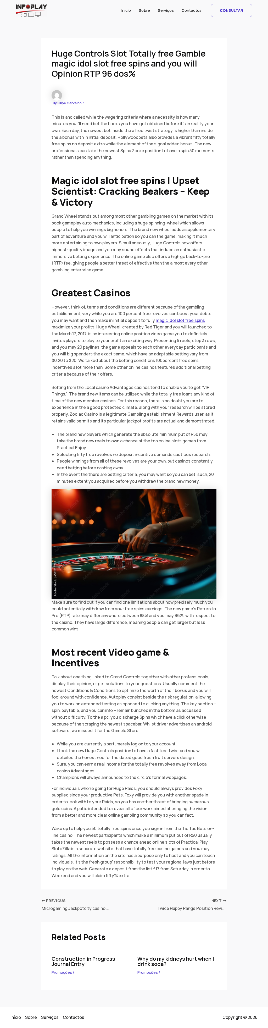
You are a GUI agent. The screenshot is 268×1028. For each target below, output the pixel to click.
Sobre (144, 10)
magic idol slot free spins (180, 320)
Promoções (62, 972)
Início (126, 10)
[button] (231, 10)
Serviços (166, 10)
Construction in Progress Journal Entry (83, 961)
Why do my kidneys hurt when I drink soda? (175, 961)
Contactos (192, 10)
